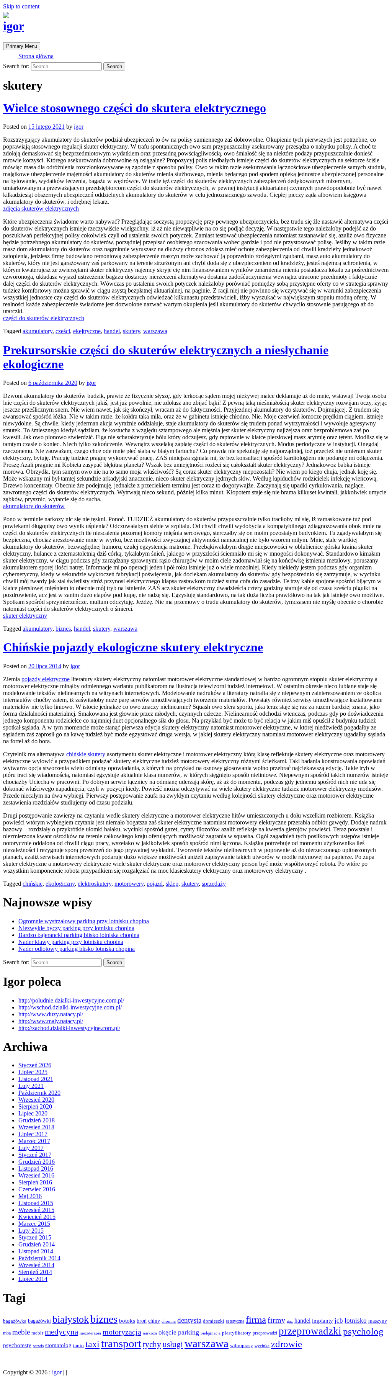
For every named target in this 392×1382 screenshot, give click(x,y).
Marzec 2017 (34, 1141)
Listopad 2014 (35, 1251)
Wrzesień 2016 (36, 1175)
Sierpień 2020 (35, 1106)
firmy (276, 1320)
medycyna (61, 1332)
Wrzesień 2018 (36, 1127)
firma (256, 1319)
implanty (322, 1321)
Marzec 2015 (34, 1223)
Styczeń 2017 (34, 1154)
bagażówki (39, 1321)
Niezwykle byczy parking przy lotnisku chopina (76, 928)
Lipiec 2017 (32, 1134)
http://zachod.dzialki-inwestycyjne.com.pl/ (69, 1028)
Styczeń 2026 (34, 1065)
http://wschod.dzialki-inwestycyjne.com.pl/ (70, 1007)
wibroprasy (241, 1345)
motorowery (129, 883)
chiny (154, 1321)
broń (142, 1321)
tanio (78, 1345)
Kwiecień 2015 (37, 1217)
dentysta (189, 1320)
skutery (131, 331)
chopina (169, 1321)
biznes (63, 628)
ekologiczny (60, 883)
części (63, 331)
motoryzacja (122, 1332)
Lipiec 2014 (32, 1279)
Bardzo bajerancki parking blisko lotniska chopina (78, 935)
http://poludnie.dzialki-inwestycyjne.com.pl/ (71, 1000)
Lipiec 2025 (32, 1072)
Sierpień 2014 (35, 1272)
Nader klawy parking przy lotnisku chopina (70, 942)
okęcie (167, 1332)
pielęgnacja (210, 1333)
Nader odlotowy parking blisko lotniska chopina (76, 948)
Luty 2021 (31, 1086)
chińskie (32, 883)
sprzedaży (214, 883)
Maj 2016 (30, 1196)
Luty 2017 (31, 1148)
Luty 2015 (31, 1230)
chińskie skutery (85, 754)
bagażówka (14, 1321)
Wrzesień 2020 (36, 1099)
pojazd (155, 883)
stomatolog (58, 1345)
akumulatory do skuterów (34, 506)
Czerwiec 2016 (36, 1189)
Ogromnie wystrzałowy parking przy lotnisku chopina (83, 921)
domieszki (213, 1321)
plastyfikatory (236, 1333)
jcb (339, 1320)
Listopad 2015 (35, 1203)
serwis (38, 1345)
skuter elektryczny (25, 615)
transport (121, 1343)
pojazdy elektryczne (45, 679)
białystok (70, 1319)
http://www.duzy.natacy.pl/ (50, 1014)
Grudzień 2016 (36, 1161)
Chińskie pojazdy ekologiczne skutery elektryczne (133, 647)
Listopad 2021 (35, 1079)
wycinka (262, 1346)
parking (188, 1332)
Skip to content (21, 6)
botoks (127, 1320)
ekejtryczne (87, 331)
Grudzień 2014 (36, 1244)
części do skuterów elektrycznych (43, 318)
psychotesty (17, 1345)
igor (13, 26)
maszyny (377, 1321)
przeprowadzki (310, 1331)
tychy (152, 1344)
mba (7, 1333)
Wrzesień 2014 (36, 1265)
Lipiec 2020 (32, 1113)
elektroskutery (94, 883)
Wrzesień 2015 (36, 1210)
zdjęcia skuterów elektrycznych (41, 208)
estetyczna (235, 1321)
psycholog (363, 1331)
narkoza (150, 1333)
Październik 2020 (39, 1092)
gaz (290, 1321)
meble (21, 1332)
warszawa (155, 331)
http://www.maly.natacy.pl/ (50, 1021)
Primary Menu (21, 46)
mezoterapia (90, 1333)
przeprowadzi (265, 1333)
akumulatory (37, 331)
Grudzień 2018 (36, 1120)
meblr (37, 1333)
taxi (92, 1344)
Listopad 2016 (35, 1168)
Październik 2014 (39, 1258)
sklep (172, 883)
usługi (173, 1344)
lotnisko (356, 1320)
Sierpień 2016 (35, 1182)
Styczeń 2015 (34, 1237)
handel (112, 331)
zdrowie (286, 1344)
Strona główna (36, 56)
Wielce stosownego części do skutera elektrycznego (134, 108)
